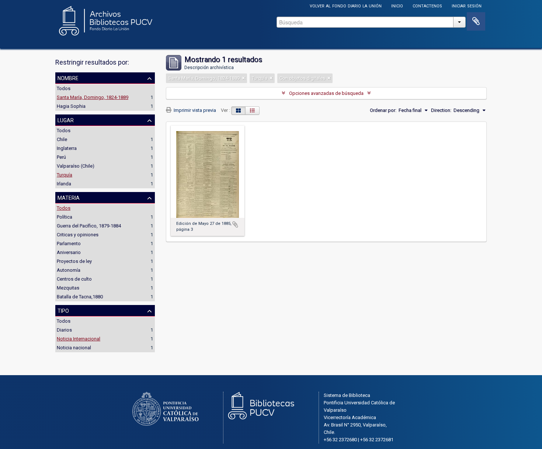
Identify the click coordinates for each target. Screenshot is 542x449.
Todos (63, 88)
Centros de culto (74, 279)
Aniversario (69, 252)
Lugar (66, 119)
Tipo (63, 310)
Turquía (64, 175)
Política (64, 217)
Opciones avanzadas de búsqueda (326, 93)
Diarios (64, 330)
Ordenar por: (383, 110)
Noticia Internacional (78, 339)
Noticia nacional (74, 347)
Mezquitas (68, 288)
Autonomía (68, 270)
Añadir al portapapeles (235, 224)
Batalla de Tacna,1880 (80, 296)
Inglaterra (67, 148)
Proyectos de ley (74, 261)
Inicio (397, 5)
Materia (69, 197)
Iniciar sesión (467, 5)
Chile (62, 139)
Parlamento (69, 243)
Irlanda (64, 183)
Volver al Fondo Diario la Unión (346, 5)
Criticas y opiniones (77, 234)
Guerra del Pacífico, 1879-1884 (89, 226)
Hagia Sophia (71, 106)
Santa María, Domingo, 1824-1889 (92, 97)
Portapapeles (476, 21)
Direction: (441, 110)
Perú (61, 157)
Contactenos (427, 5)
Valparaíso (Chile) (75, 166)
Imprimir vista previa (194, 110)
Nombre (68, 77)
